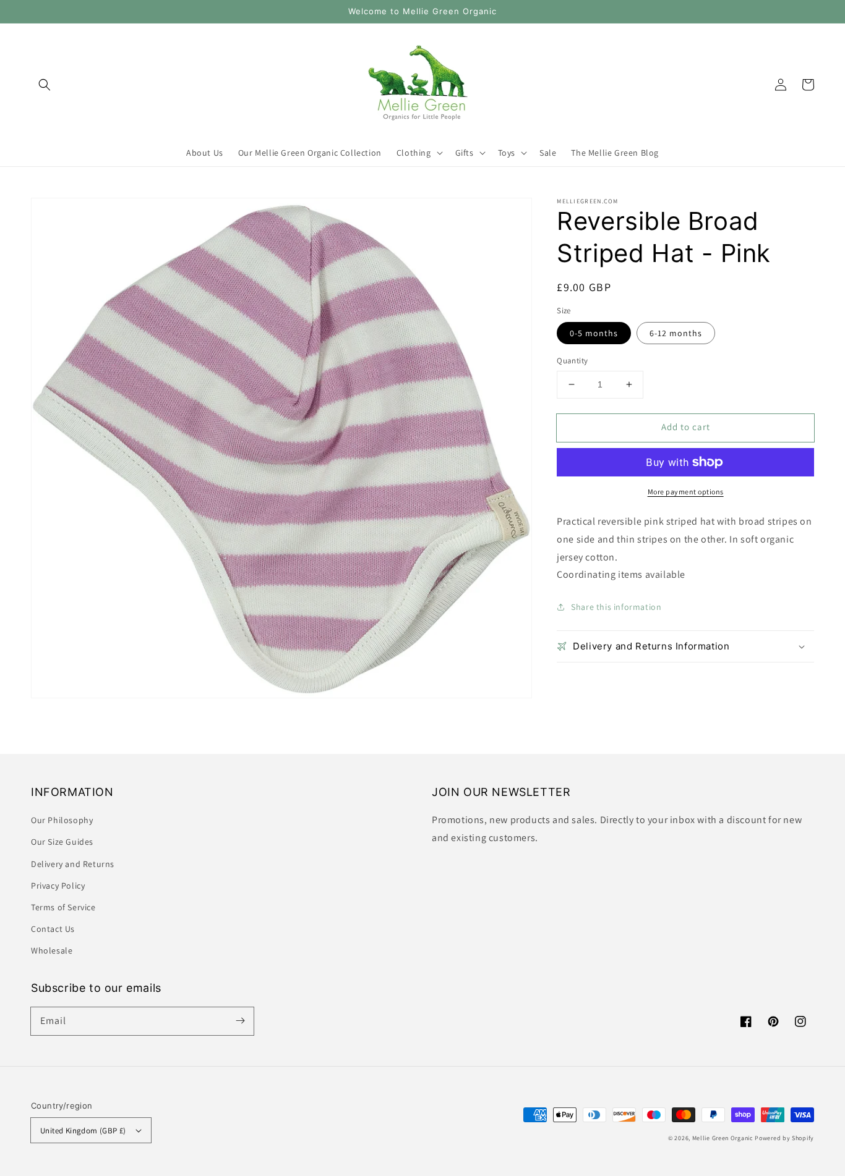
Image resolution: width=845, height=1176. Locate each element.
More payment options (686, 491)
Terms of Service (63, 907)
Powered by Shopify (784, 1138)
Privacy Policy (58, 885)
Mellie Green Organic (722, 1138)
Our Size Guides (62, 841)
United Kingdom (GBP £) (83, 1130)
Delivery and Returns (72, 863)
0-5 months (594, 333)
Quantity (572, 360)
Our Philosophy (62, 820)
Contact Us (53, 928)
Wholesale (51, 950)
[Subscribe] (240, 1020)
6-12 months (676, 333)
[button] (44, 84)
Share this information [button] (616, 606)
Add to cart (685, 427)
